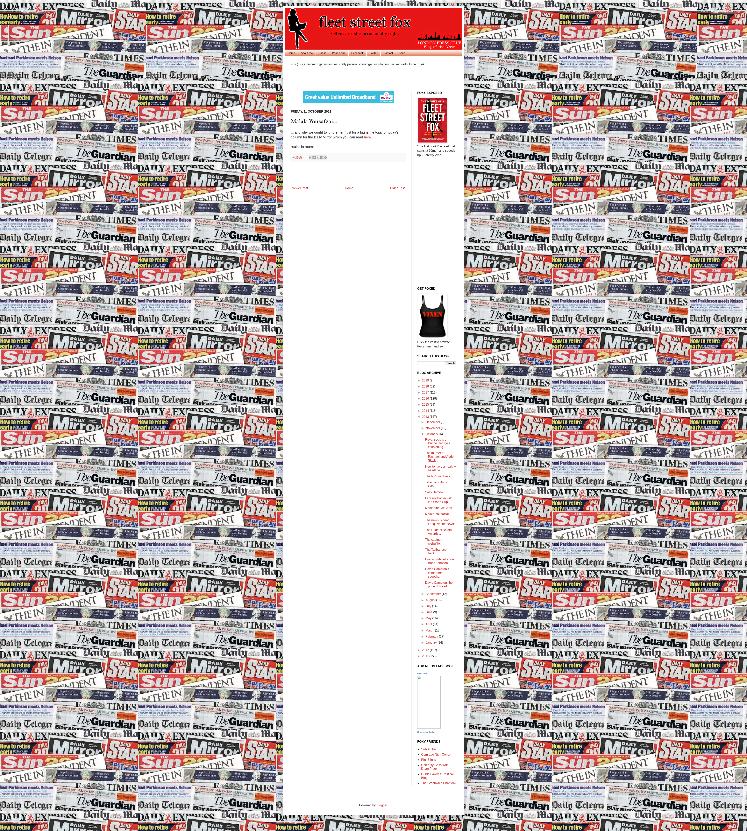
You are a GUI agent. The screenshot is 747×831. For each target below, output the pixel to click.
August (431, 600)
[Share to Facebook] (322, 157)
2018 (426, 386)
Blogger (381, 805)
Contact (388, 52)
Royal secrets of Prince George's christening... (437, 443)
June (429, 612)
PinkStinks (428, 759)
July (429, 606)
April (429, 624)
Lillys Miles (422, 673)
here (367, 137)
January (432, 642)
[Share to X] (318, 157)
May (429, 618)
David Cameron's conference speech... (437, 572)
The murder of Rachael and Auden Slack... (440, 456)
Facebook (357, 52)
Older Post (397, 188)
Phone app (338, 52)
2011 (425, 656)
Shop (402, 52)
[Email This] (311, 157)
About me (307, 52)
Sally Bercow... (435, 492)
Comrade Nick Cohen (436, 754)
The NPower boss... (438, 476)
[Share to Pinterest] (325, 157)
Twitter (373, 52)
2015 (426, 404)
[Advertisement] (336, 78)
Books (322, 52)
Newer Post (300, 188)
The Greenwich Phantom (438, 783)
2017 (426, 392)
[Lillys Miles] (429, 727)
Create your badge (426, 732)
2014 (426, 410)
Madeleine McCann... (439, 508)
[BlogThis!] (314, 157)
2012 (426, 650)
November (433, 428)
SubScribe (428, 749)
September (434, 594)
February (432, 636)
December (433, 422)
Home (291, 52)
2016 (426, 398)
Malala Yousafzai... (438, 514)
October (431, 434)
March (430, 630)
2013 (426, 416)
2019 (426, 380)
